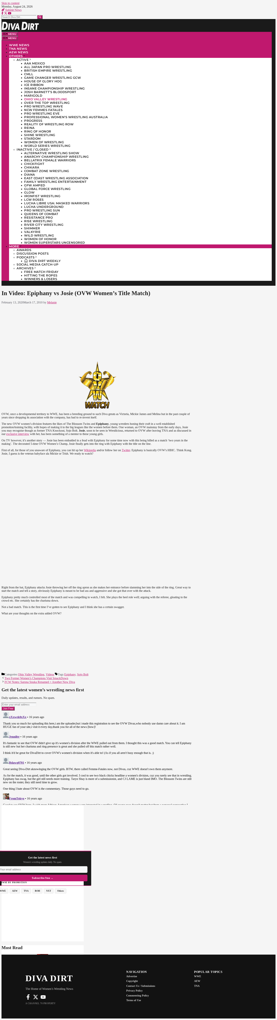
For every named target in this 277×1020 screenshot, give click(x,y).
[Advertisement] (97, 332)
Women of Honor (40, 239)
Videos (50, 674)
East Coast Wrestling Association (56, 178)
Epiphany (70, 674)
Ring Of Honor (37, 131)
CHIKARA (31, 167)
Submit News (13, 9)
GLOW (29, 192)
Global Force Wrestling (47, 189)
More (14, 246)
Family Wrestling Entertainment (55, 182)
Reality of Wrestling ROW (48, 124)
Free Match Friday (41, 272)
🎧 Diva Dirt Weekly (42, 261)
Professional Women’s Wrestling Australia (66, 117)
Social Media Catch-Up (38, 264)
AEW (197, 981)
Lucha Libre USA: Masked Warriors (56, 203)
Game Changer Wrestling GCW (52, 78)
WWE (197, 976)
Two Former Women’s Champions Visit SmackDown (36, 678)
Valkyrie (32, 232)
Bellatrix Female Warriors (50, 160)
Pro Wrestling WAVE (43, 106)
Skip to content (10, 3)
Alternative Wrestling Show (51, 153)
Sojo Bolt (82, 674)
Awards (24, 250)
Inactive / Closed (33, 149)
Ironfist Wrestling (42, 196)
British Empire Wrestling (48, 70)
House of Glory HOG (43, 81)
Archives (25, 268)
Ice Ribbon (34, 85)
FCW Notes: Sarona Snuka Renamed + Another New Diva (40, 682)
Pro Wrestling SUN (42, 210)
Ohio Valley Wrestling (45, 99)
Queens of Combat (41, 214)
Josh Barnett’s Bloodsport (50, 92)
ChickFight (34, 164)
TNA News (18, 49)
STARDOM (32, 138)
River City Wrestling (43, 225)
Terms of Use (133, 1000)
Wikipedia (90, 450)
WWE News (19, 45)
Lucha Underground (44, 207)
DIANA (29, 174)
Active (23, 60)
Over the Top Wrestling (47, 103)
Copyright (132, 981)
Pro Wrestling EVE (42, 113)
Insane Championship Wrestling (54, 88)
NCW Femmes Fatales (43, 110)
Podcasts (25, 257)
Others (16, 56)
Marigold (33, 95)
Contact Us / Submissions (140, 986)
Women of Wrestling (44, 142)
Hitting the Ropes (40, 275)
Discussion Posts (33, 253)
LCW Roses (34, 199)
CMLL (28, 74)
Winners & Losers (40, 279)
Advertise (131, 976)
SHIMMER (32, 228)
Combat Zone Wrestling (46, 171)
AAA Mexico (34, 63)
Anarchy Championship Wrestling (56, 157)
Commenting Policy (137, 995)
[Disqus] (97, 758)
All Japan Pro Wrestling (47, 67)
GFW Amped (34, 185)
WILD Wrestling (39, 235)
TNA (197, 986)
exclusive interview (17, 434)
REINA (29, 128)
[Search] (40, 17)
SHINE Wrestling (39, 135)
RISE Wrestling (38, 221)
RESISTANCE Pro (38, 217)
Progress (33, 121)
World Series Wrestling (47, 146)
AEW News (18, 52)
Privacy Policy (134, 990)
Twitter (126, 450)
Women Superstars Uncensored (54, 242)
